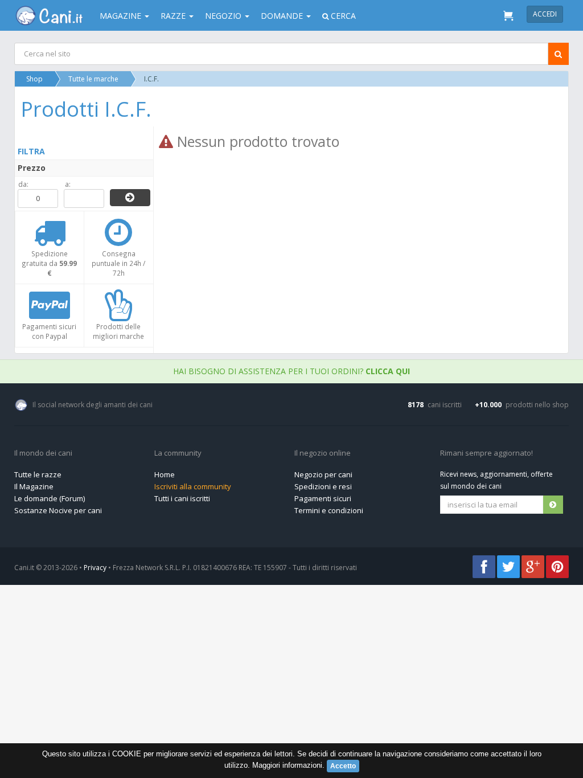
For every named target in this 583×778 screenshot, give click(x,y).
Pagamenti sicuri (322, 498)
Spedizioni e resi (323, 486)
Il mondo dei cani (43, 453)
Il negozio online (322, 453)
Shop (34, 79)
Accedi (545, 14)
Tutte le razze (37, 474)
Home (164, 474)
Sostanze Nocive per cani (58, 510)
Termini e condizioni (328, 510)
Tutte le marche (93, 79)
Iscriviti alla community (192, 486)
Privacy (95, 567)
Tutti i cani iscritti (182, 498)
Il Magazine (34, 486)
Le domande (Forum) (49, 498)
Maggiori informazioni (287, 765)
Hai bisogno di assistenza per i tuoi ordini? (291, 371)
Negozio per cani (323, 474)
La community (178, 453)
